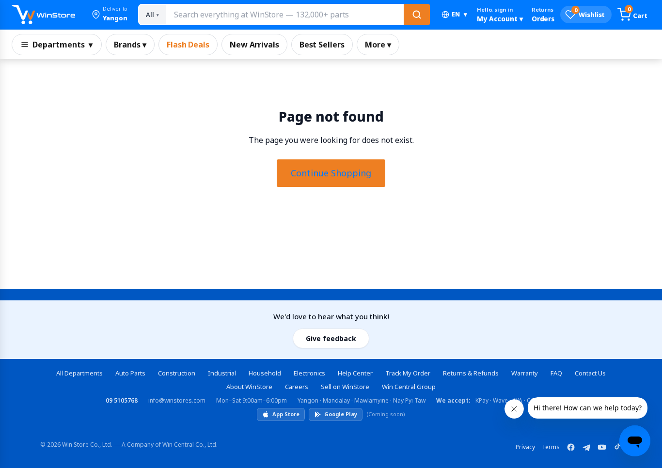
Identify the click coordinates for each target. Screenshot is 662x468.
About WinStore (249, 386)
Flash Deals (188, 44)
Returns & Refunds (471, 373)
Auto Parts (130, 373)
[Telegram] (586, 447)
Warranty (524, 373)
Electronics (309, 373)
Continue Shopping (331, 173)
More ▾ (378, 44)
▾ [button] (459, 14)
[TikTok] (617, 447)
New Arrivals (254, 44)
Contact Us (590, 373)
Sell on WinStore (345, 386)
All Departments (79, 373)
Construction (176, 373)
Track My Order (407, 373)
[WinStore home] (43, 14)
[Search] (417, 14)
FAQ (556, 373)
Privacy (525, 447)
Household (265, 373)
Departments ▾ (62, 44)
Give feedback (331, 338)
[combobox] (284, 14)
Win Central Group (409, 386)
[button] (109, 14)
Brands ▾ (130, 44)
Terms (551, 447)
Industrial (222, 373)
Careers (296, 386)
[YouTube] (602, 447)
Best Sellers (322, 44)
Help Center (355, 373)
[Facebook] (571, 447)
